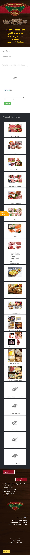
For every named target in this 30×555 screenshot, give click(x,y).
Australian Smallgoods (15, 203)
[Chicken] (15, 212)
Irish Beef (15, 430)
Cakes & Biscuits (15, 313)
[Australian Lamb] (15, 161)
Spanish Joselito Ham (15, 346)
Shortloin (12, 259)
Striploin (12, 256)
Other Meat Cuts (14, 263)
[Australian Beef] (15, 128)
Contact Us (19, 542)
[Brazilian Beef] (15, 439)
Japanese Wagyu (15, 463)
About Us (17, 538)
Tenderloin (13, 261)
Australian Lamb (15, 169)
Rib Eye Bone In (14, 258)
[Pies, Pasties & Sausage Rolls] (15, 272)
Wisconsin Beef (15, 253)
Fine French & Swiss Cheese (15, 380)
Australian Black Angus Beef (15, 397)
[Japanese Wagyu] (15, 455)
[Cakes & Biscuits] (15, 305)
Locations (12, 540)
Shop (18, 540)
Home (11, 538)
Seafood (15, 236)
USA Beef (15, 153)
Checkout (10, 542)
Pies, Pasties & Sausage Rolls (15, 280)
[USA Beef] (15, 145)
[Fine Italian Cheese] (15, 355)
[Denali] (15, 9)
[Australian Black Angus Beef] (15, 389)
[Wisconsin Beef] (15, 245)
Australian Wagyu (15, 413)
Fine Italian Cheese (15, 363)
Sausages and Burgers (15, 186)
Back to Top (6, 551)
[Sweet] (15, 288)
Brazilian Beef (15, 447)
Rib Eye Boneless (15, 254)
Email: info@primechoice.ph (19, 520)
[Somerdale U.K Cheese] (15, 322)
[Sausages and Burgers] (15, 178)
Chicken (15, 219)
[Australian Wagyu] (15, 405)
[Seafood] (15, 228)
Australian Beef (15, 136)
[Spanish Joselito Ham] (15, 338)
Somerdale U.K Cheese (15, 330)
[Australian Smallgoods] (15, 195)
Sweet (15, 296)
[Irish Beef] (15, 422)
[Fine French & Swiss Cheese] (15, 372)
